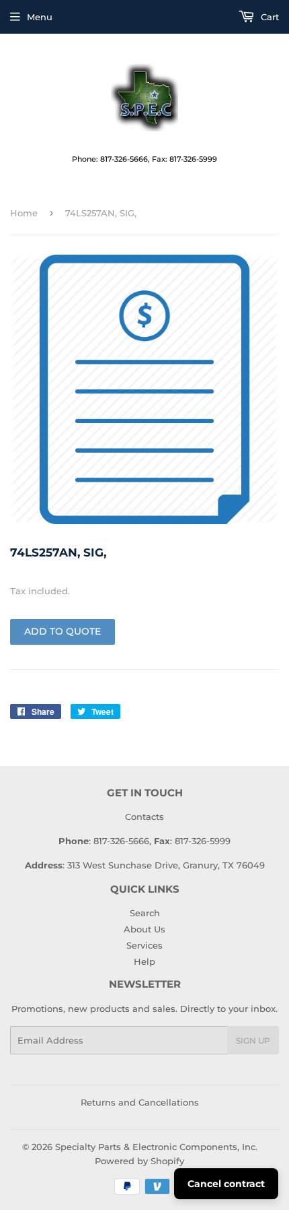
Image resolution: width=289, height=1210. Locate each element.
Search (145, 913)
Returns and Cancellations (140, 1102)
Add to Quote (62, 631)
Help (144, 961)
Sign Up (253, 1041)
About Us (144, 929)
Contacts (144, 816)
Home (24, 213)
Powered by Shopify (139, 1160)
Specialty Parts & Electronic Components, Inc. (156, 1146)
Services (144, 945)
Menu (39, 16)
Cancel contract (226, 1184)
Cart (268, 16)
